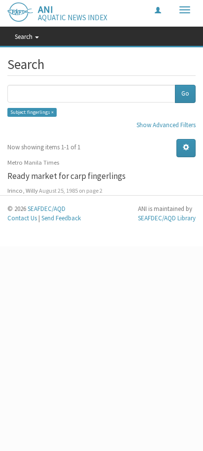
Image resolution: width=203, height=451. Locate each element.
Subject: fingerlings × (32, 112)
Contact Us (22, 218)
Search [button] (24, 37)
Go (185, 93)
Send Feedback (61, 218)
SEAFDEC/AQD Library (167, 218)
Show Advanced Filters (166, 125)
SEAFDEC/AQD (47, 209)
